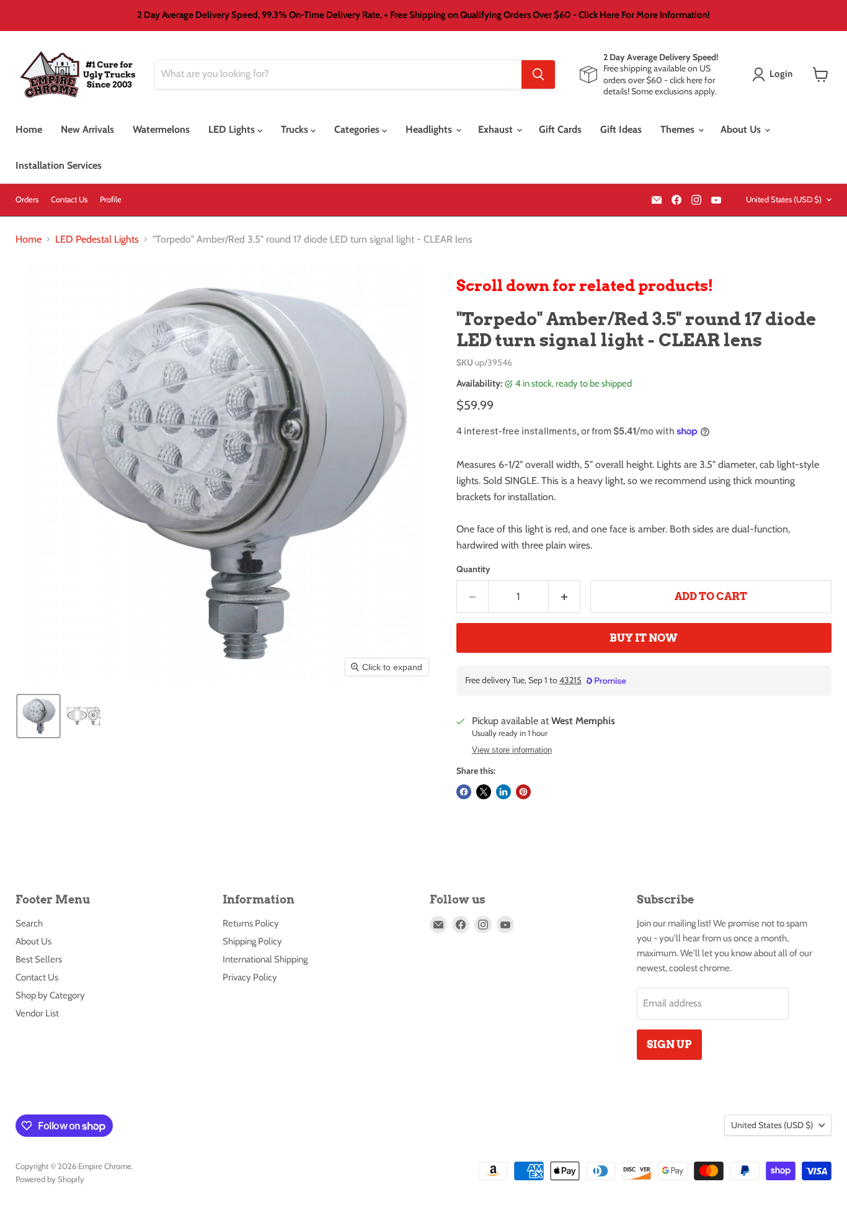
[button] (774, 74)
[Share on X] (483, 791)
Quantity (473, 569)
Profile (111, 199)
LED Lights (232, 129)
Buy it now (644, 638)
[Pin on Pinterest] (523, 791)
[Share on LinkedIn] (503, 791)
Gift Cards (560, 129)
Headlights (430, 129)
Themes (678, 129)
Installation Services (59, 165)
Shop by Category (50, 995)
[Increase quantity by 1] (564, 597)
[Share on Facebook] (463, 791)
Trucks (296, 129)
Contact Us (69, 199)
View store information (512, 750)
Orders (27, 199)
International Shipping (265, 959)
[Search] (538, 74)
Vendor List (37, 1013)
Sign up (669, 1044)
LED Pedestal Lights (97, 239)
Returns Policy (251, 923)
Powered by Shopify (50, 1179)
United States (784, 199)
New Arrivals (87, 129)
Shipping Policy (252, 941)
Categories (358, 129)
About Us (742, 129)
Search (29, 923)
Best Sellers (39, 959)
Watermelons (161, 129)
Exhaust (496, 129)
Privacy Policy (250, 977)
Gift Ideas (621, 129)
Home (29, 129)
